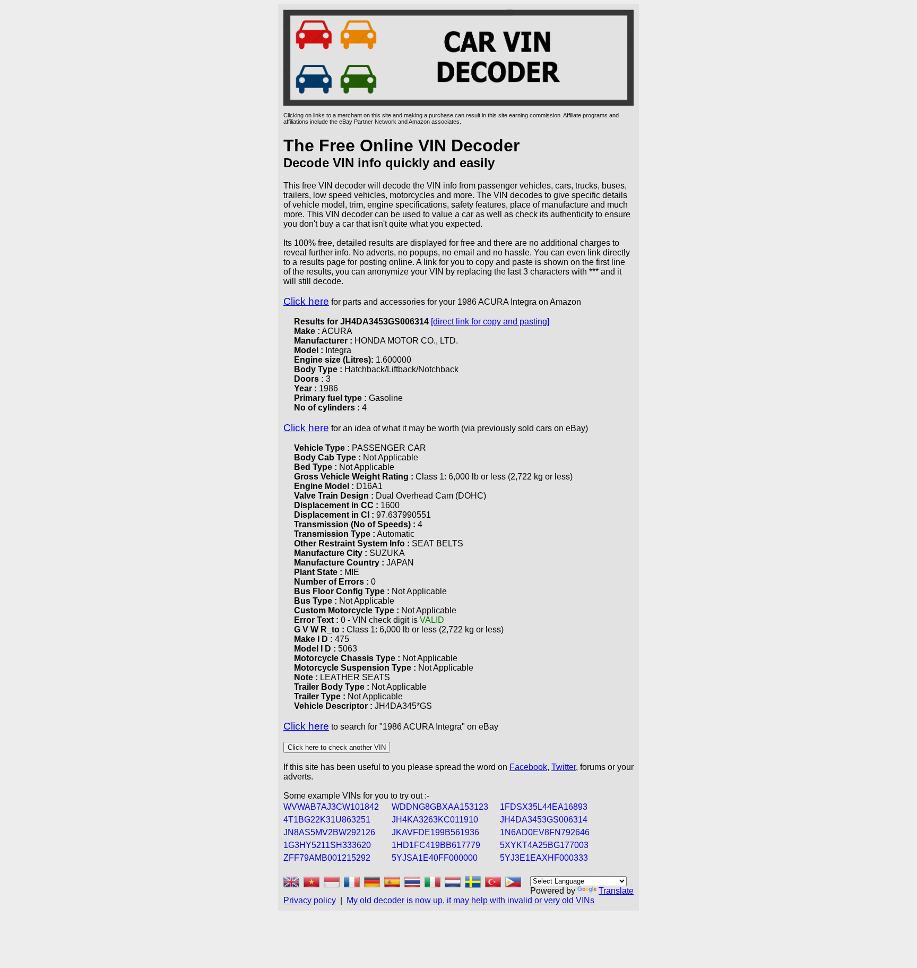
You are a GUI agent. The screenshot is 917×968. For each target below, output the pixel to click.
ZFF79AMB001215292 (326, 857)
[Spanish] (392, 882)
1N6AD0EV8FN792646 (545, 832)
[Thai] (412, 882)
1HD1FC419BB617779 (436, 845)
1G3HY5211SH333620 (327, 845)
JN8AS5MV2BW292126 (329, 832)
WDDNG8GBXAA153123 (440, 806)
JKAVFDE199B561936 (435, 832)
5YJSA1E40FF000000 (435, 857)
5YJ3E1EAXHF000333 (544, 857)
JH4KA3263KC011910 (435, 819)
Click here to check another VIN (337, 747)
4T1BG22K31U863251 (326, 819)
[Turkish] (493, 882)
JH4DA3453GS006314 (543, 819)
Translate (616, 890)
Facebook (528, 767)
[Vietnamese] (311, 882)
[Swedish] (473, 882)
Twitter (563, 767)
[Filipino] (513, 882)
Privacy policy (309, 900)
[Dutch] (453, 882)
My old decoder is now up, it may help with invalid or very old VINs (470, 900)
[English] (291, 882)
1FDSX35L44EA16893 (543, 806)
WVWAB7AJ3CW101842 (331, 806)
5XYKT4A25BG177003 (544, 845)
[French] (352, 882)
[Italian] (432, 882)
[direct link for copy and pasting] (490, 321)
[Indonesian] (332, 882)
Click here (306, 301)
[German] (372, 882)
